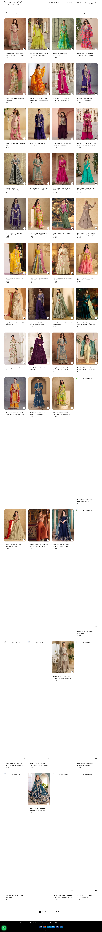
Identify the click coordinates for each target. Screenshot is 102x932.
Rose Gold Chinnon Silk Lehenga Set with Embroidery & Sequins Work (86, 234)
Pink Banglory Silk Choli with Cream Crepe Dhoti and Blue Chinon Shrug (14, 765)
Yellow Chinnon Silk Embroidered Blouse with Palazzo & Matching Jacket (62, 897)
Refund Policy (54, 922)
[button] (24, 49)
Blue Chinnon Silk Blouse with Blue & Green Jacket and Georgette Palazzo (85, 190)
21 (58, 911)
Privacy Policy (78, 922)
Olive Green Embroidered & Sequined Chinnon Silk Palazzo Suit (61, 414)
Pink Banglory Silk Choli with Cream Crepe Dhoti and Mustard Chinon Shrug (38, 765)
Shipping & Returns (42, 922)
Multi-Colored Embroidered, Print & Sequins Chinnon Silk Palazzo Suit (38, 234)
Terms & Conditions (66, 922)
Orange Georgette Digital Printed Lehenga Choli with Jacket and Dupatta (38, 100)
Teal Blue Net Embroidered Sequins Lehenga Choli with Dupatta (37, 810)
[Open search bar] (86, 3)
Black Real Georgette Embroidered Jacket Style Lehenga (13, 190)
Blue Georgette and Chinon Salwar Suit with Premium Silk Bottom (37, 414)
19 (53, 911)
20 (56, 911)
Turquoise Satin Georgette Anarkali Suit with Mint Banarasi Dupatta (86, 324)
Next (61, 911)
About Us (22, 922)
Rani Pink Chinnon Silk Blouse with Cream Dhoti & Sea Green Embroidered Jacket (86, 369)
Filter (8, 13)
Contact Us (31, 922)
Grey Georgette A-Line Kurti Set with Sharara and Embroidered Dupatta (62, 678)
